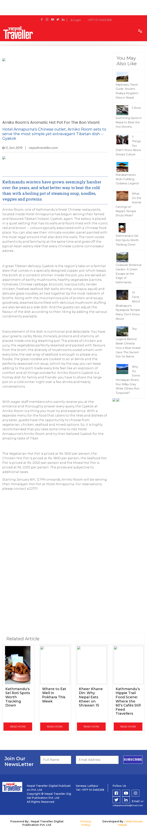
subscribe (133, 759)
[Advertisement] (55, 89)
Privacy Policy (85, 823)
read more (18, 726)
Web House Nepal (130, 823)
